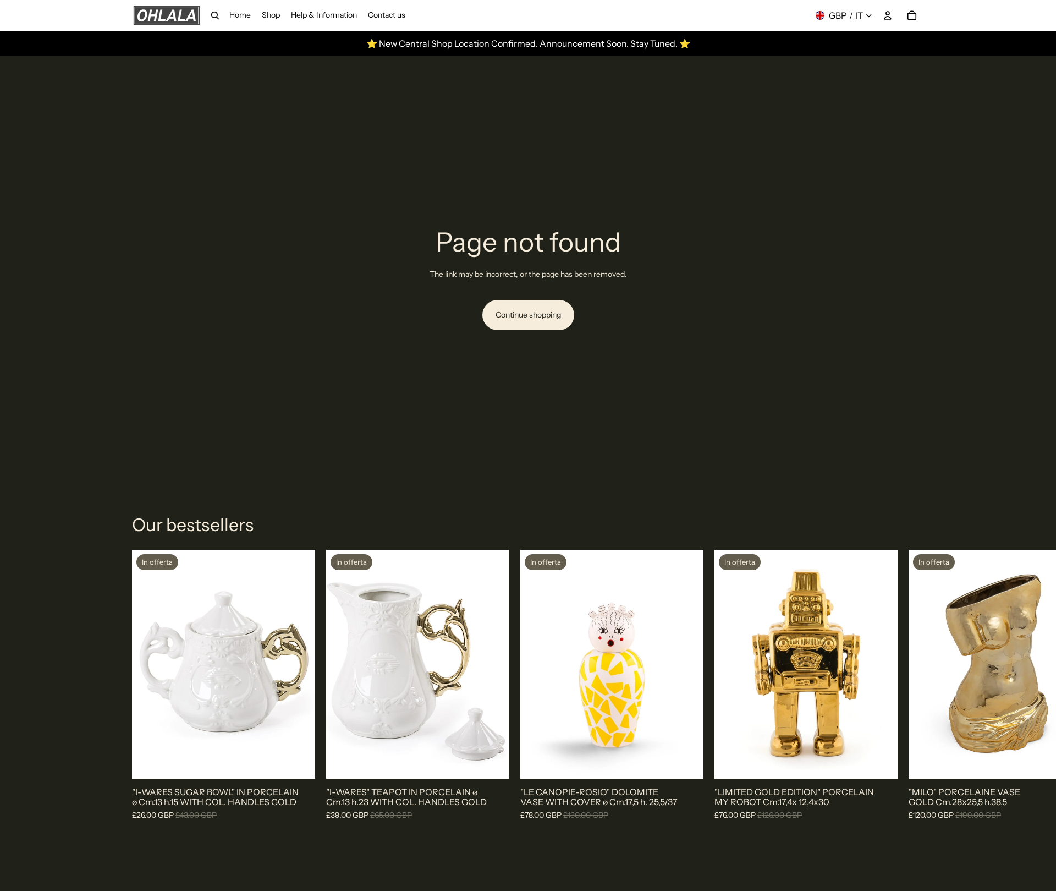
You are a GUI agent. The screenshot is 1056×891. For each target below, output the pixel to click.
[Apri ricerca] (215, 15)
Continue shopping (528, 315)
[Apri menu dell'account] (888, 15)
